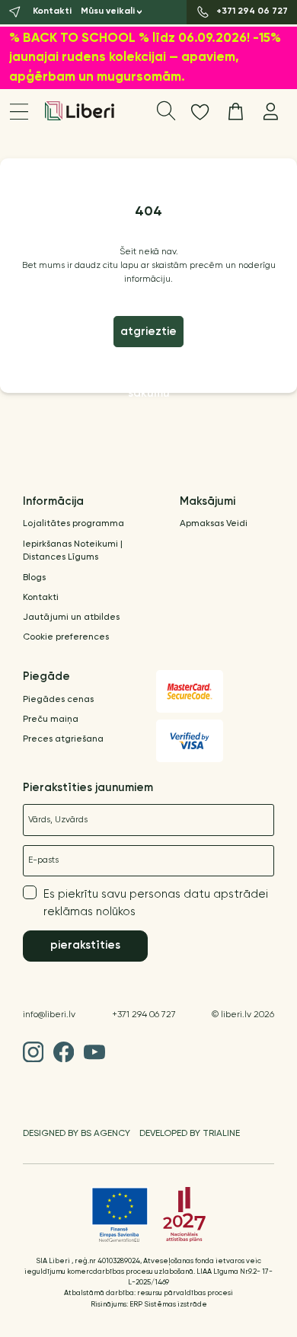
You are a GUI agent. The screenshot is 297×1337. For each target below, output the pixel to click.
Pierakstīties (85, 945)
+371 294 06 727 (144, 1015)
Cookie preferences (66, 637)
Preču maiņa (50, 719)
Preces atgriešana (63, 739)
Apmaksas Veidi (214, 523)
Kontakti (41, 597)
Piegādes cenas (58, 699)
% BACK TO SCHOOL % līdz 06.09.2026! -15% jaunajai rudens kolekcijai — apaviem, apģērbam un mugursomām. (145, 58)
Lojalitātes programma (73, 523)
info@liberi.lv (49, 1015)
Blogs (34, 577)
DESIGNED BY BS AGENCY (76, 1133)
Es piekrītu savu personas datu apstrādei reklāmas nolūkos (155, 903)
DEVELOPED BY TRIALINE (189, 1133)
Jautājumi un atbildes (71, 617)
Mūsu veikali (108, 11)
